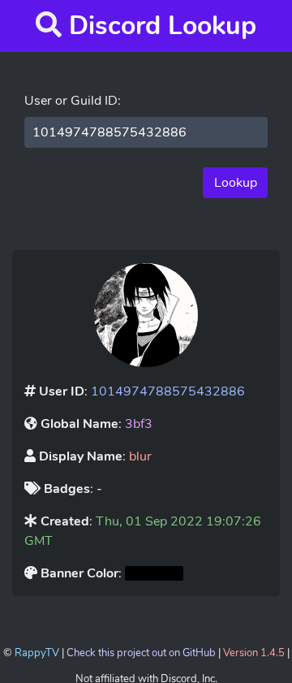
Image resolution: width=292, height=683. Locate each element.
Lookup (235, 183)
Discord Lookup (162, 25)
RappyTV (37, 653)
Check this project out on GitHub (141, 653)
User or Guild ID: (72, 101)
